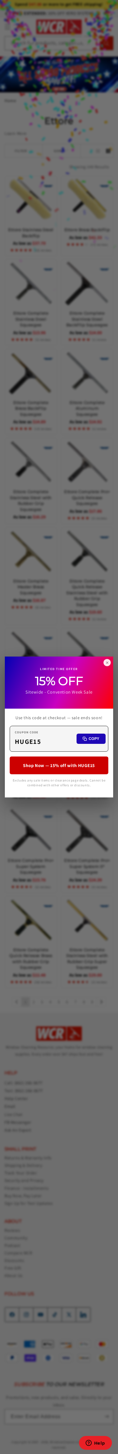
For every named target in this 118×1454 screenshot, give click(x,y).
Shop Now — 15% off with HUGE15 (59, 765)
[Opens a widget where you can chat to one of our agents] (95, 1443)
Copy (94, 739)
